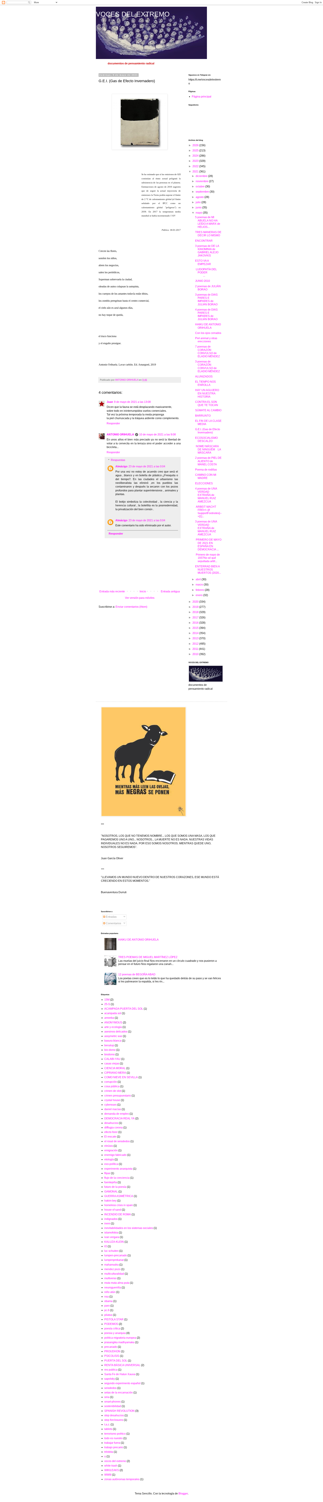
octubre (200, 186)
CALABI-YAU (112, 1059)
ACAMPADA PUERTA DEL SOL (123, 1008)
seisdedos (110, 1388)
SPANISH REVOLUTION (119, 1410)
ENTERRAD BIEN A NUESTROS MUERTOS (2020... (208, 569)
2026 (195, 145)
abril (199, 579)
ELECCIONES (204, 483)
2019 (195, 606)
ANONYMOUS (113, 1022)
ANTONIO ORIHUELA (120, 434)
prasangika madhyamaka (119, 1342)
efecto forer (111, 1132)
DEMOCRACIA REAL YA (119, 1118)
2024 (195, 155)
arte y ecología (113, 1027)
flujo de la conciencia (117, 1177)
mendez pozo (112, 1269)
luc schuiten (111, 1250)
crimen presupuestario (117, 1095)
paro (107, 1305)
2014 (195, 633)
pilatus (108, 1314)
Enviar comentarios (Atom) (131, 606)
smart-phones (112, 1401)
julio (198, 202)
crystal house (112, 1100)
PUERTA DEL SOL (115, 1360)
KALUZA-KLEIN (114, 1241)
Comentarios (113, 923)
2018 (195, 612)
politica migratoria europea (120, 1337)
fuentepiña (110, 1182)
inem (107, 1223)
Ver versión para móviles (139, 597)
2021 (195, 171)
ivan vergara (111, 1237)
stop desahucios (114, 1415)
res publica (110, 1369)
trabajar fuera (112, 1442)
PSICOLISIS (111, 1355)
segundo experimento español (122, 1383)
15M (107, 999)
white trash (110, 1465)
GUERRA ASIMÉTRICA (118, 1196)
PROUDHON (112, 1351)
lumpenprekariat (114, 1260)
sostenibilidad (112, 1406)
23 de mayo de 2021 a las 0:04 (147, 466)
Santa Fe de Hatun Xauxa (119, 1374)
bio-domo (110, 1049)
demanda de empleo (116, 1113)
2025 (195, 150)
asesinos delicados (115, 1031)
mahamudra (111, 1264)
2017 (195, 617)
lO (105, 1246)
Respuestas (118, 460)
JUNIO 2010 (202, 280)
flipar (107, 1173)
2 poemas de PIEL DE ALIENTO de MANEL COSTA (208, 461)
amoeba (109, 1017)
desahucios (111, 1123)
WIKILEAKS (111, 1470)
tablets (108, 1429)
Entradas (111, 916)
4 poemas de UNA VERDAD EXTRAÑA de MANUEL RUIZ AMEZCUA (206, 495)
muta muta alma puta (116, 1282)
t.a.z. (107, 1424)
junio (199, 207)
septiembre (203, 191)
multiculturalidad (114, 1273)
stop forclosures (113, 1419)
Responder (113, 423)
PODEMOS (111, 1324)
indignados (111, 1218)
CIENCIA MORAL (114, 1068)
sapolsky (109, 1378)
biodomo (109, 1054)
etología (109, 1159)
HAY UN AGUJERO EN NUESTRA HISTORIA (207, 393)
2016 (195, 622)
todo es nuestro (113, 1438)
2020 (195, 601)
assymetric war (113, 1036)
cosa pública (111, 1086)
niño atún (109, 1292)
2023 (195, 160)
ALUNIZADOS (204, 376)
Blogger (183, 1493)
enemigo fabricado (115, 1154)
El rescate (110, 1136)
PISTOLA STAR (113, 1319)
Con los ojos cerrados (208, 333)
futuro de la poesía (115, 1186)
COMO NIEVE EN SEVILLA (121, 1077)
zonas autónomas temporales (121, 1479)
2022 (195, 166)
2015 (195, 627)
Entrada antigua (170, 591)
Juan (110, 401)
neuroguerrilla (112, 1287)
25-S (107, 1004)
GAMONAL (111, 1191)
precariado (110, 1346)
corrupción (110, 1081)
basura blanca (112, 1040)
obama (108, 1301)
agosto (200, 197)
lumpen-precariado (115, 1255)
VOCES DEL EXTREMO (133, 14)
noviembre (202, 181)
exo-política (111, 1164)
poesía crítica (112, 1328)
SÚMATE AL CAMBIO (208, 410)
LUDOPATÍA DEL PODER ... (208, 272)
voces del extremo (115, 1461)
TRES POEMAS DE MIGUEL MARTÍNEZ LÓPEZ (147, 957)
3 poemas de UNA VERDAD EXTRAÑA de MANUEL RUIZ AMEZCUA (206, 528)
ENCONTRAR (204, 240)
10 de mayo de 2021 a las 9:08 (157, 434)
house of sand (112, 1209)
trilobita (108, 1451)
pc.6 (106, 1310)
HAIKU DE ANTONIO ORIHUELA (138, 939)
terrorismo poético (115, 1433)
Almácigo (121, 466)
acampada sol (112, 1013)
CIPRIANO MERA (115, 1072)
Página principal (201, 96)
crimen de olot (112, 1090)
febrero (200, 589)
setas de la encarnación (118, 1392)
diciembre (202, 176)
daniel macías (112, 1109)
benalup (109, 1045)
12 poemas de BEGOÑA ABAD (136, 974)
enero (199, 595)
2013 (195, 638)
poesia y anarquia (115, 1333)
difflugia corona (113, 1127)
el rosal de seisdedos (117, 1141)
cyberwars (110, 1104)
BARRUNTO (203, 415)
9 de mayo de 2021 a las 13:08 (132, 401)
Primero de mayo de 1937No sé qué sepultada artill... (207, 557)
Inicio (143, 591)
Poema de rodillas (206, 469)
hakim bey (110, 1200)
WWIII (107, 1474)
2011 (195, 648)
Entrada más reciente (112, 591)
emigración (111, 1150)
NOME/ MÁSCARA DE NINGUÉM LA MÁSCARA (208, 449)
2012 (195, 643)
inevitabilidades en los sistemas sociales (128, 1228)
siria (106, 1397)
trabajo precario (113, 1447)
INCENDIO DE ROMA (117, 1214)
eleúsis (108, 1145)
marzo (200, 584)
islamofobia (111, 1232)
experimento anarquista (118, 1168)
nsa (106, 1296)
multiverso (110, 1278)
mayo (199, 212)
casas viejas (111, 1063)
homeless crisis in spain (118, 1205)
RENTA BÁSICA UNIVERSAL (122, 1365)
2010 (195, 654)
